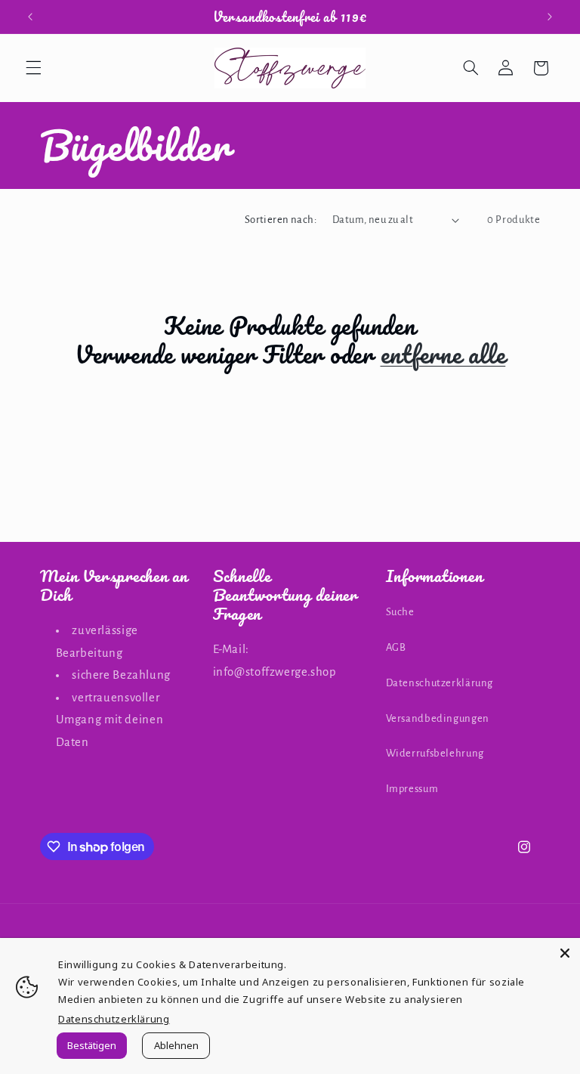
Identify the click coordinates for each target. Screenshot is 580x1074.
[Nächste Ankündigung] (549, 16)
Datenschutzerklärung (440, 683)
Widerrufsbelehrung (435, 753)
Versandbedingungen (437, 718)
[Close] (564, 953)
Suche (400, 611)
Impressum (412, 788)
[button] (33, 68)
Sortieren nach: (280, 219)
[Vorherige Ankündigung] (30, 16)
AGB (396, 647)
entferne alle (443, 354)
